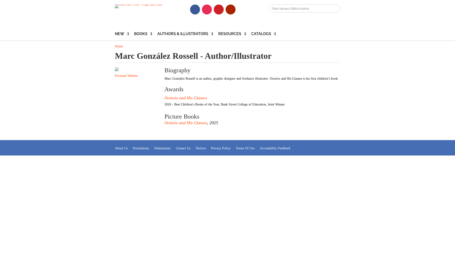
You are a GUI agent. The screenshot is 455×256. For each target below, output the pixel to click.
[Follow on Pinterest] (219, 9)
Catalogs (261, 34)
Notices (201, 148)
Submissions (162, 148)
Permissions (141, 148)
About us (121, 148)
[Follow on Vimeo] (242, 9)
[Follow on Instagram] (207, 9)
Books (140, 34)
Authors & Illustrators (182, 34)
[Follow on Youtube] (231, 9)
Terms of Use (245, 148)
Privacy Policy (221, 148)
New (119, 34)
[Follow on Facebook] (195, 9)
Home (119, 46)
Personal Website (126, 76)
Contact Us (183, 148)
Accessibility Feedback (275, 148)
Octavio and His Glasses (185, 98)
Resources (229, 34)
